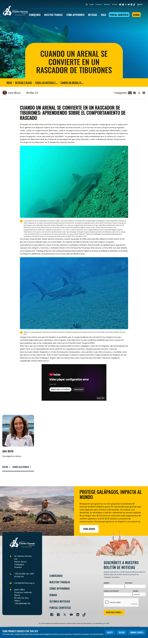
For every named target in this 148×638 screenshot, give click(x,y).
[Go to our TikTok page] (83, 613)
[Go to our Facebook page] (50, 613)
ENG (140, 4)
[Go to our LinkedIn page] (76, 613)
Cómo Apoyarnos (59, 588)
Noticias (92, 15)
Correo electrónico (20, 467)
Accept (110, 632)
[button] (120, 4)
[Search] (87, 4)
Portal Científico (119, 15)
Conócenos (56, 575)
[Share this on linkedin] (144, 92)
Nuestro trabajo (53, 15)
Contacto (99, 4)
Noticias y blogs (23, 82)
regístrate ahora (113, 612)
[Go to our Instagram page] (57, 613)
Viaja (103, 15)
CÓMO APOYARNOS (75, 15)
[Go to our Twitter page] (63, 613)
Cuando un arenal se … (71, 82)
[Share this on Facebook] (134, 92)
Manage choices (136, 632)
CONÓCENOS (35, 15)
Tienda (114, 4)
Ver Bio (5, 467)
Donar (136, 15)
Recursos (107, 4)
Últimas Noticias (59, 601)
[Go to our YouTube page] (70, 613)
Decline (122, 632)
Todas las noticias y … (46, 82)
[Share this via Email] (130, 92)
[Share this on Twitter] (139, 92)
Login (91, 4)
